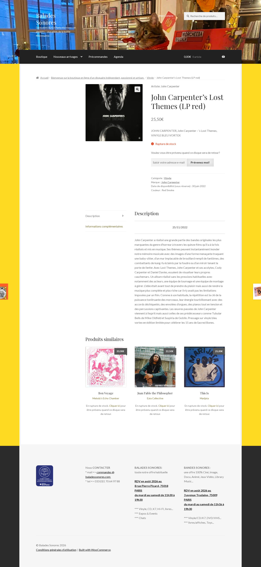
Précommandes (98, 56)
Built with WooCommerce (95, 549)
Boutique (41, 56)
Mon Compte (166, 15)
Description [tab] (92, 216)
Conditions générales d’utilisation (56, 549)
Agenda (118, 56)
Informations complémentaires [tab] (104, 226)
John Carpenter (170, 182)
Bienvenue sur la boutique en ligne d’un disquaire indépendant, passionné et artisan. (97, 77)
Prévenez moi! (200, 162)
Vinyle (150, 77)
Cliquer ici (114, 405)
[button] (137, 89)
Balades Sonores (46, 19)
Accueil (44, 77)
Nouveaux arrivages (65, 56)
